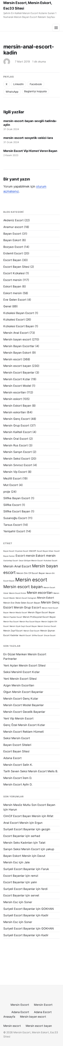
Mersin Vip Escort (15, 471)
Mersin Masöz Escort (18, 612)
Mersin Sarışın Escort (17, 452)
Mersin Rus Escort (15, 445)
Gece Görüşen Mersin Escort (31, 561)
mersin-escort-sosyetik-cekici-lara (28, 138)
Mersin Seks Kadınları (17, 842)
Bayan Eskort (12, 240)
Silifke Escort (12, 505)
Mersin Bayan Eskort (17, 352)
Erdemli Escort (13, 253)
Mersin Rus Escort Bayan (29, 622)
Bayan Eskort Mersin (17, 855)
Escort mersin (12, 280)
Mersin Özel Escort (31, 631)
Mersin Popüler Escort (12, 617)
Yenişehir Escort (14, 531)
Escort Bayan (12, 260)
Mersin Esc (10, 862)
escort (32, 550)
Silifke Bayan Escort (16, 498)
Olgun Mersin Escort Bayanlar (23, 692)
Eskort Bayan (12, 286)
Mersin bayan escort (17, 339)
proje (6, 491)
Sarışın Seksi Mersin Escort (21, 849)
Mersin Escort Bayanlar (18, 372)
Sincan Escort (49, 635)
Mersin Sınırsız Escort (17, 465)
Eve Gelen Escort (14, 299)
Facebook (36, 84)
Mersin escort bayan (17, 365)
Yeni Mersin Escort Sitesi (20, 678)
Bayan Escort (12, 233)
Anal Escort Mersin (16, 822)
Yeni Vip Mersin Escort (18, 718)
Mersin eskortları (14, 412)
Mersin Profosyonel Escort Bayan (39, 617)
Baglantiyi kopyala (35, 91)
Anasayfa (9, 1016)
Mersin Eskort (45, 597)
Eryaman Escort (21, 551)
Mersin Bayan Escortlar (18, 346)
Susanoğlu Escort (15, 518)
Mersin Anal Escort (16, 332)
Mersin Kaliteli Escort (17, 432)
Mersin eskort (12, 399)
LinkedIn (18, 84)
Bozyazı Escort (13, 247)
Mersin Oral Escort (15, 438)
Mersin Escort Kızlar (16, 379)
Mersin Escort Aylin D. (17, 784)
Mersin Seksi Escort (16, 458)
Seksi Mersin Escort (16, 738)
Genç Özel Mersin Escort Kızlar (24, 725)
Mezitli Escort (12, 478)
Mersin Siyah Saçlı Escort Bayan (23, 626)
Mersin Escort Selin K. (18, 764)
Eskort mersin (12, 293)
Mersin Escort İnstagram (26, 598)
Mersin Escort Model (17, 385)
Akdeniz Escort (13, 220)
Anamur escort (13, 227)
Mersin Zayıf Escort (13, 630)
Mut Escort (10, 485)
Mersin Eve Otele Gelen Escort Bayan (21, 602)
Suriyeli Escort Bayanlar (19, 829)
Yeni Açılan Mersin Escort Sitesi (24, 665)
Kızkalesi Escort (14, 319)
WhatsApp (12, 91)
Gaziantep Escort (10, 561)
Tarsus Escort (12, 524)
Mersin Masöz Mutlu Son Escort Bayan (29, 805)
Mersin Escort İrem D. (17, 778)
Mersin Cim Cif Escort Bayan (30, 573)
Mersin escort (12, 359)
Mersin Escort (20, 1004)
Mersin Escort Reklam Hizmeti (23, 731)
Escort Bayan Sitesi (16, 266)
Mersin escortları (14, 392)
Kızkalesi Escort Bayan (18, 326)
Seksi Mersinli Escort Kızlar (21, 672)
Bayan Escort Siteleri (17, 745)
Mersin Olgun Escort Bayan (41, 612)
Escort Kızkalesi (14, 273)
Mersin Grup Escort (16, 425)
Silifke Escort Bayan (16, 511)
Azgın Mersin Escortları (18, 685)
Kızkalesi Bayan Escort (18, 313)
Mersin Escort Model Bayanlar (23, 705)
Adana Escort (12, 758)
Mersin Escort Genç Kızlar (20, 698)
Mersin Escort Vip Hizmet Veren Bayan (30, 151)
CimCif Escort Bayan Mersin (22, 816)
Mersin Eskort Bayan (17, 405)
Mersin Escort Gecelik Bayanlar (24, 711)
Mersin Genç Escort (16, 418)
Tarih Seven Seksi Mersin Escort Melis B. (30, 771)
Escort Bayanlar (14, 836)
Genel (7, 306)
